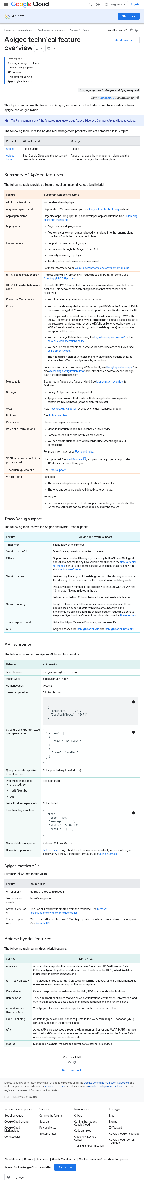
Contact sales (12, 1136)
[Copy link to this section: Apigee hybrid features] (55, 939)
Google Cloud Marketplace (12, 1129)
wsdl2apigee (74, 459)
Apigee (18, 16)
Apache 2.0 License (55, 1086)
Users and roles (84, 451)
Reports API (43, 923)
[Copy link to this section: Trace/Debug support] (45, 519)
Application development (51, 30)
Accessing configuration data (66, 371)
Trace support (57, 470)
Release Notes (47, 1127)
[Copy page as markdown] (49, 48)
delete (56, 850)
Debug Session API (88, 629)
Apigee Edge (106, 98)
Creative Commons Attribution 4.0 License (106, 1082)
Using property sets (59, 350)
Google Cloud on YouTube (124, 1133)
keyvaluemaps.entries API (109, 337)
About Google (12, 1159)
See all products (13, 1115)
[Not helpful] (137, 30)
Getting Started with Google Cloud (86, 1123)
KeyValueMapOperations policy (66, 340)
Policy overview (58, 415)
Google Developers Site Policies (105, 1086)
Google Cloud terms (64, 1159)
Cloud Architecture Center (85, 1138)
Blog (111, 1115)
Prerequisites (128, 615)
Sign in (135, 4)
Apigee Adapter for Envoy (104, 209)
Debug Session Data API (119, 629)
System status (48, 1133)
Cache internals (107, 853)
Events (113, 1121)
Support (44, 1121)
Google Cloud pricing (16, 1121)
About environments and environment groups (102, 267)
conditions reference (70, 569)
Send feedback (125, 40)
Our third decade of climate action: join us (103, 1159)
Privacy (28, 1159)
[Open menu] (6, 4)
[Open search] (90, 4)
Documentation (24, 30)
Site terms (42, 1159)
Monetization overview (109, 381)
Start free (128, 16)
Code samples (82, 1130)
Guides (86, 30)
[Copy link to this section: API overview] (35, 645)
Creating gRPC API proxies (59, 278)
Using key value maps (119, 367)
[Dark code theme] (133, 702)
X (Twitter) (115, 1127)
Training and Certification (89, 1145)
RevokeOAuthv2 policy (63, 408)
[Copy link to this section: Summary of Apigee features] (67, 175)
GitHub (78, 1115)
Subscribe (65, 1167)
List (45, 850)
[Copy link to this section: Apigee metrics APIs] (43, 866)
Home (7, 30)
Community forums (51, 1115)
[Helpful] (131, 30)
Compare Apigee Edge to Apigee (116, 120)
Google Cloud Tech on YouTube (122, 1141)
